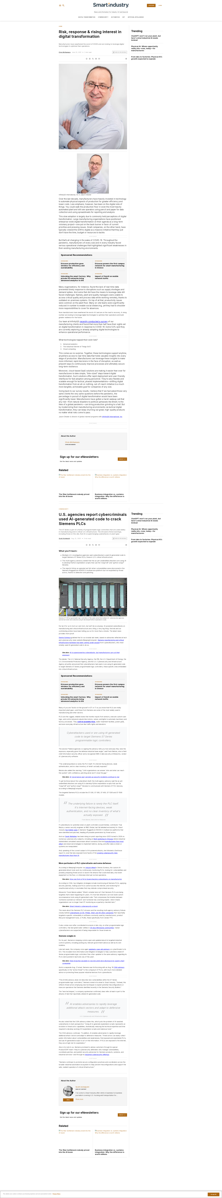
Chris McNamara (65, 52)
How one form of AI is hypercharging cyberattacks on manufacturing (96, 859)
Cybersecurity (103, 17)
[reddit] (96, 59)
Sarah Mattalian (71, 820)
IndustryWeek (90, 847)
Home (60, 26)
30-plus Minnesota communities (102, 904)
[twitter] (93, 59)
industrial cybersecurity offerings (97, 1028)
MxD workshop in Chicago (103, 822)
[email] (99, 59)
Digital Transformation (86, 17)
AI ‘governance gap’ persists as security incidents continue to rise (94, 760)
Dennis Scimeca (65, 628)
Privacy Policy (56, 1194)
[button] (60, 5)
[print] (126, 59)
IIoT (123, 17)
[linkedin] (90, 59)
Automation (115, 17)
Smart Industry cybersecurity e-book (84, 886)
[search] (63, 5)
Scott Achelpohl (64, 529)
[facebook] (86, 59)
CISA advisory (119, 944)
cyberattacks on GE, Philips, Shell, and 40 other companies (92, 893)
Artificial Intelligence (136, 17)
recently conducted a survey (94, 318)
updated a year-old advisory (99, 926)
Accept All (213, 1194)
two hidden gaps (71, 813)
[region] (111, 1194)
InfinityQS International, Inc (112, 410)
